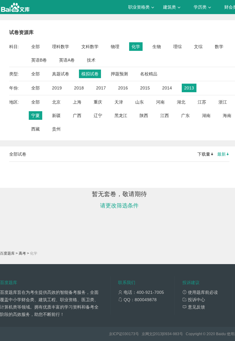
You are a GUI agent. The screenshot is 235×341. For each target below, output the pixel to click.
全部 (35, 46)
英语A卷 (67, 60)
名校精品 (148, 73)
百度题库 (7, 253)
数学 (219, 46)
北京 (56, 102)
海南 (227, 115)
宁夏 (35, 115)
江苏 (202, 102)
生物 (156, 46)
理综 (177, 46)
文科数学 (90, 46)
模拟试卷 (90, 73)
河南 (160, 102)
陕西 (144, 115)
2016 (123, 87)
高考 (22, 253)
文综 (198, 46)
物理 (115, 46)
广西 (77, 115)
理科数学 (60, 46)
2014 (167, 87)
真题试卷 (60, 73)
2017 (101, 87)
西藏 (35, 129)
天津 (118, 102)
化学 (136, 46)
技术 (91, 60)
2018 (79, 87)
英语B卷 (39, 60)
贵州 (56, 129)
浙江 (222, 102)
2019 (57, 87)
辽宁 (98, 115)
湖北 (181, 102)
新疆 (56, 115)
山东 (139, 102)
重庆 (98, 102)
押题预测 (119, 73)
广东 (185, 115)
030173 (128, 334)
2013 (189, 87)
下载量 (203, 154)
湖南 (206, 115)
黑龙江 (120, 115)
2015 (145, 87)
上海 (77, 102)
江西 (164, 115)
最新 (221, 154)
